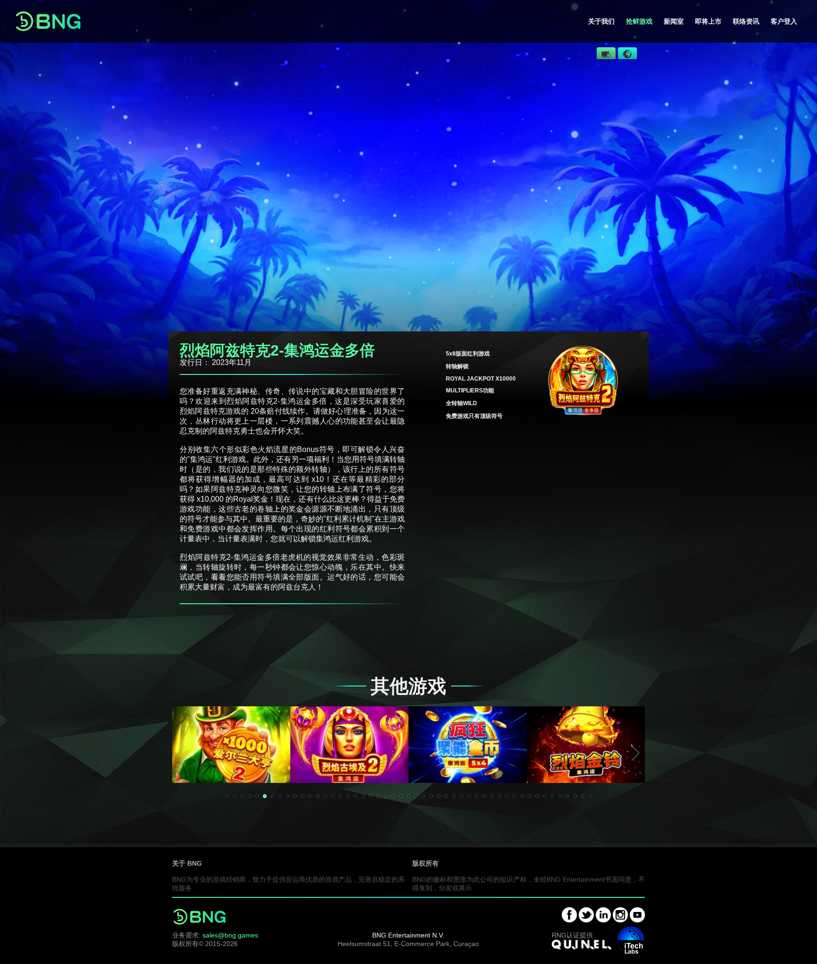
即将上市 (708, 21)
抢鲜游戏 (639, 21)
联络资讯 (746, 21)
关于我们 (601, 21)
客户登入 (784, 21)
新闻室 (674, 21)
